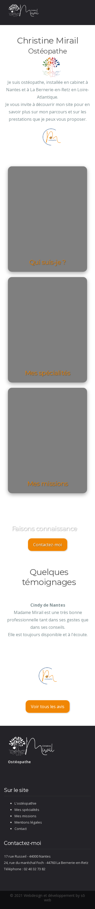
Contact (21, 828)
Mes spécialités (27, 809)
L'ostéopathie (25, 803)
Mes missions (25, 816)
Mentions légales (28, 822)
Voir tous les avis (47, 706)
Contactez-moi (47, 545)
